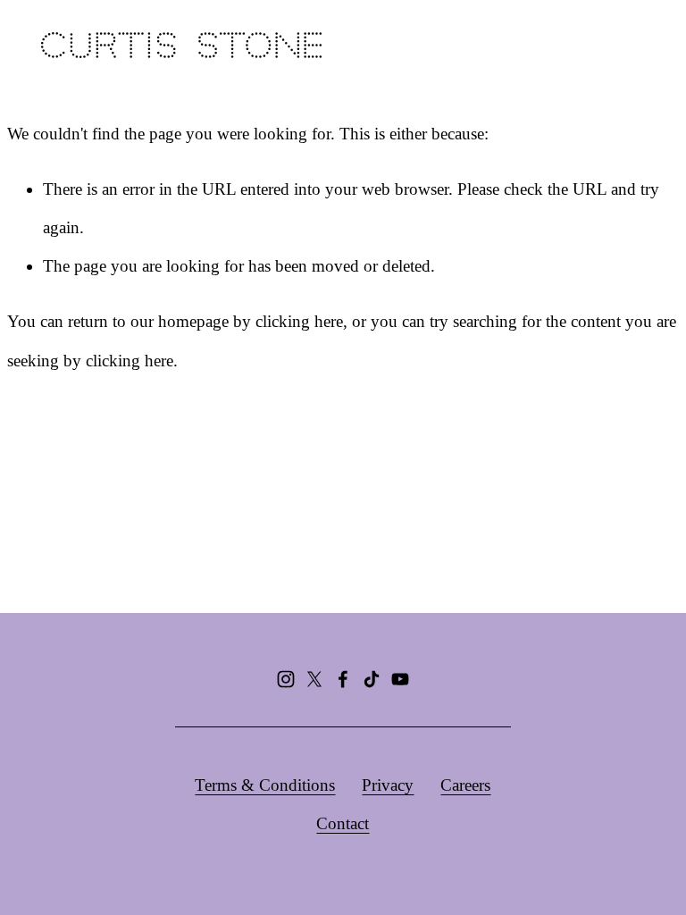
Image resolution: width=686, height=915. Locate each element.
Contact (342, 823)
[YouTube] (400, 679)
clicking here (299, 321)
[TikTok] (372, 679)
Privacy (388, 785)
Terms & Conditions (265, 785)
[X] (314, 679)
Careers (465, 785)
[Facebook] (343, 679)
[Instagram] (286, 679)
